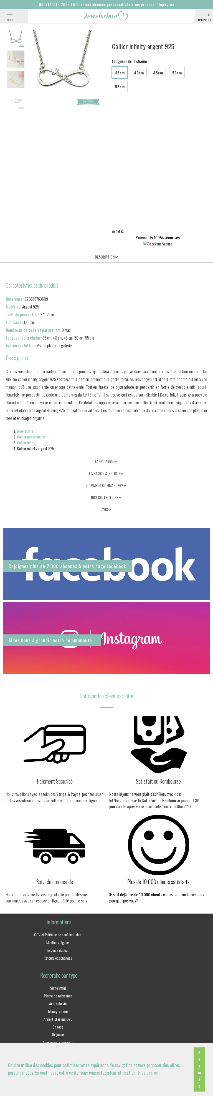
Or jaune (58, 1034)
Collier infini (25, 442)
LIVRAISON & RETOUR (104, 473)
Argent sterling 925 (58, 1019)
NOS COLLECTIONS (104, 497)
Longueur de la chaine (129, 61)
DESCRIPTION (105, 257)
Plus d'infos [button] (148, 1072)
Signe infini (58, 988)
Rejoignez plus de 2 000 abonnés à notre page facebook (67, 565)
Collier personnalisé (31, 437)
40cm (139, 73)
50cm (177, 73)
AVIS (105, 509)
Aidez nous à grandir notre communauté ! (52, 639)
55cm (120, 86)
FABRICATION (104, 461)
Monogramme (58, 1011)
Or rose (57, 1027)
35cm (120, 73)
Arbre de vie (58, 1003)
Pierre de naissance (58, 996)
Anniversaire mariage (58, 1042)
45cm (158, 73)
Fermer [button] (199, 1069)
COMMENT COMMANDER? (104, 485)
